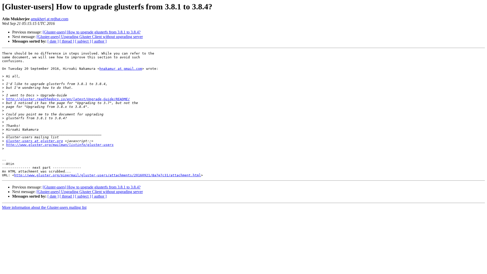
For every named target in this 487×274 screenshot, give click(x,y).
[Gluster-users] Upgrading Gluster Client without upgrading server (90, 37)
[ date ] (53, 41)
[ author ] (99, 41)
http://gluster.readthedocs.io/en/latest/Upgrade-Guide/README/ (68, 99)
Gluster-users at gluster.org (34, 141)
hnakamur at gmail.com (120, 69)
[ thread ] (67, 41)
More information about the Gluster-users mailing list (44, 207)
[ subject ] (83, 41)
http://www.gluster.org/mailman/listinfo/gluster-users (60, 145)
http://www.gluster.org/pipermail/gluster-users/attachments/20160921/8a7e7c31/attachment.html (107, 175)
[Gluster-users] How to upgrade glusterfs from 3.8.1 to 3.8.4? (92, 32)
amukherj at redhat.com (49, 19)
